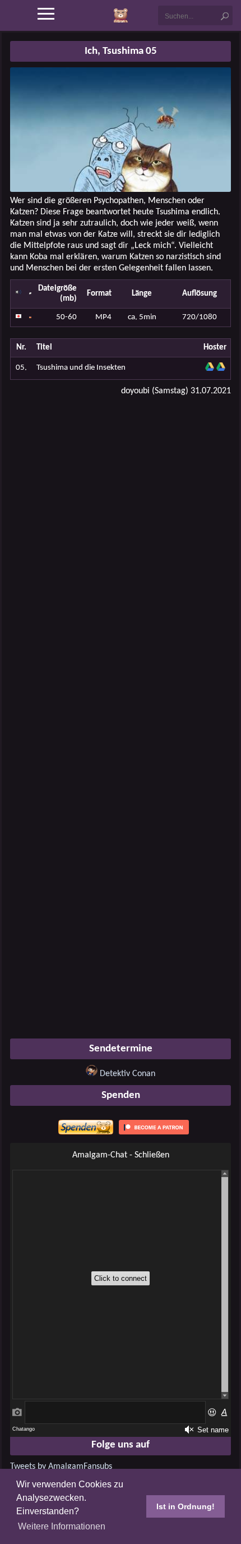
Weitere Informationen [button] (61, 1526)
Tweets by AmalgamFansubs (61, 1466)
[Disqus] (120, 548)
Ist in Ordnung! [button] (185, 1506)
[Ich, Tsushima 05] (120, 189)
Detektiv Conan (127, 1073)
